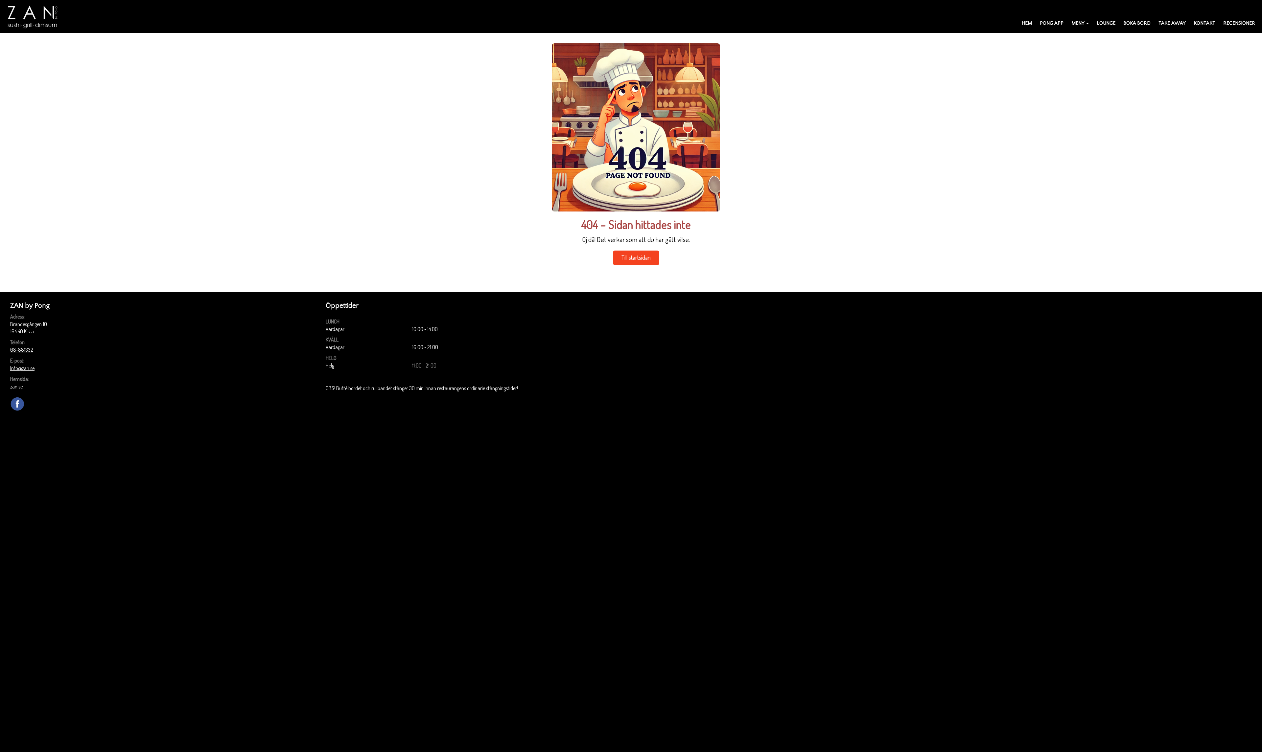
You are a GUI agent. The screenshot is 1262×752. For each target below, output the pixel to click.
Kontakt (1204, 23)
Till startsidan (636, 257)
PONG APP (1051, 23)
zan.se (16, 386)
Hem (1027, 23)
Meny (1078, 23)
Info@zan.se (22, 368)
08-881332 (21, 349)
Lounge (1106, 23)
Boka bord (1137, 23)
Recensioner (1239, 23)
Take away (1172, 23)
